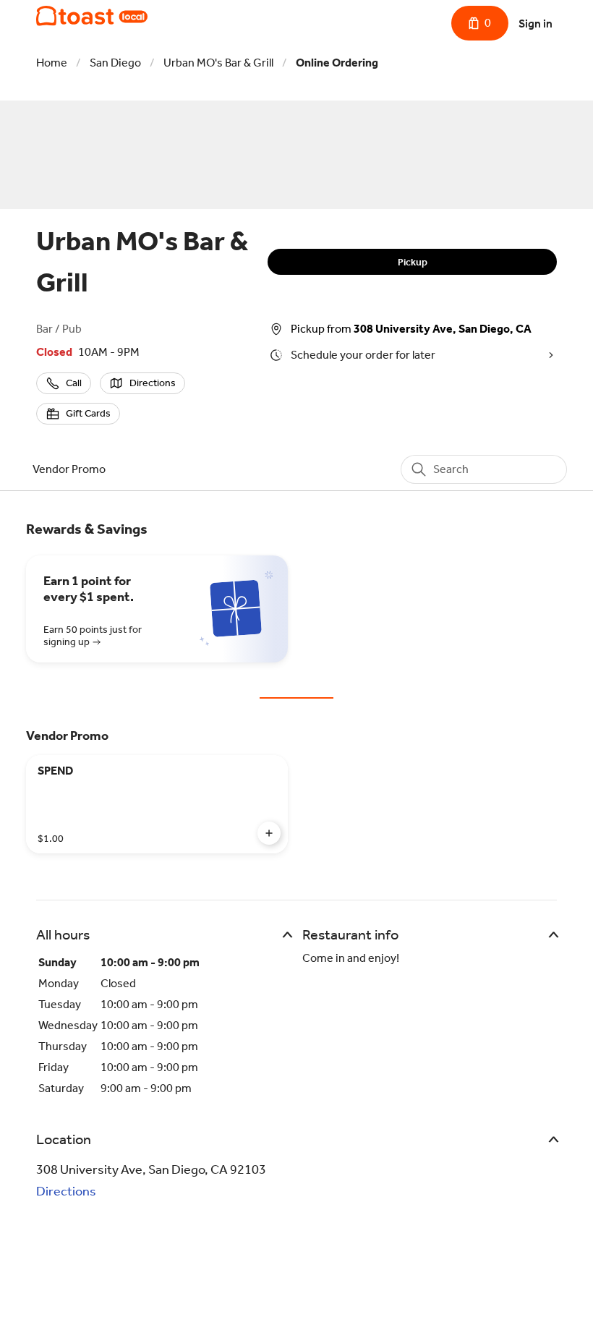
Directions (66, 1191)
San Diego (115, 62)
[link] (69, 469)
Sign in (536, 23)
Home (51, 62)
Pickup (412, 262)
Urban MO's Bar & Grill (218, 62)
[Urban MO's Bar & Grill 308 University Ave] (92, 16)
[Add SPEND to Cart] (269, 833)
